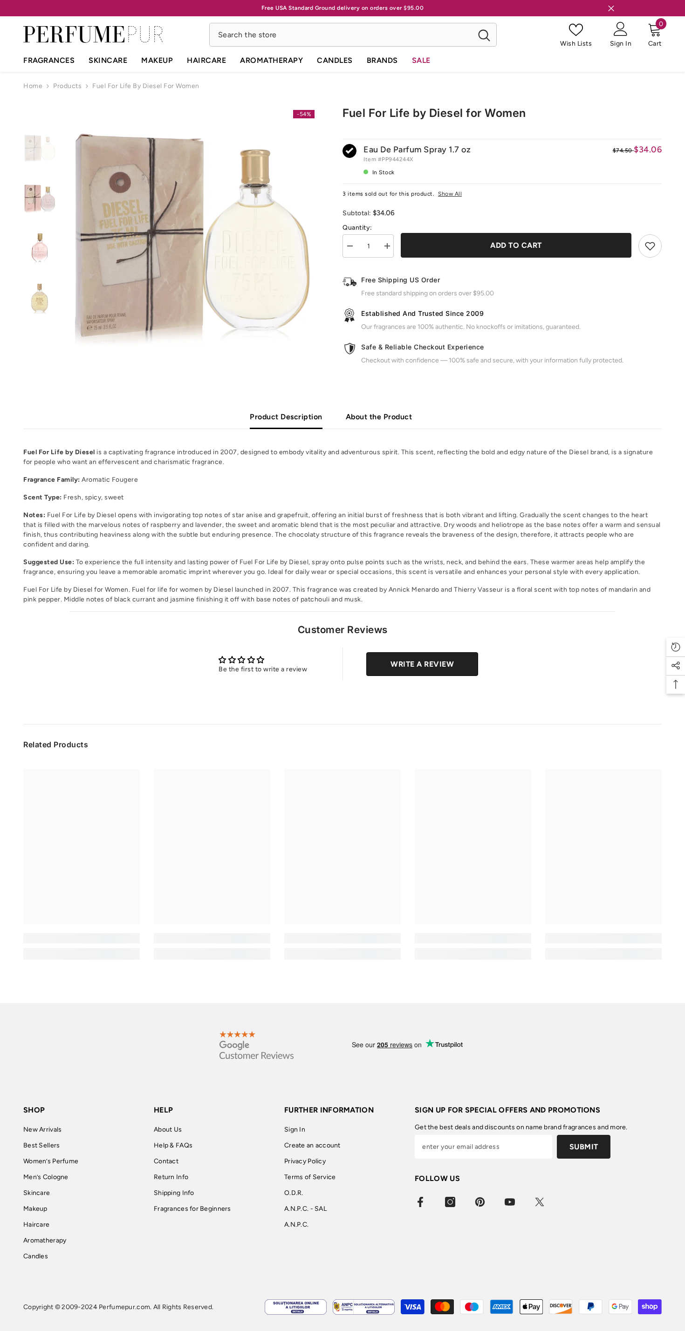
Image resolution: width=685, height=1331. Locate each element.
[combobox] (341, 34)
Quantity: (357, 228)
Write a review (422, 664)
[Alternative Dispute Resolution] (364, 1307)
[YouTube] (509, 1202)
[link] (81, 938)
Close (611, 8)
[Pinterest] (480, 1202)
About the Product (379, 416)
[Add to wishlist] (650, 246)
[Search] (353, 35)
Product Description (286, 416)
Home (32, 86)
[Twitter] (539, 1202)
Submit (583, 1146)
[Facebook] (420, 1202)
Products (67, 86)
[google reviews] (256, 1045)
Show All (450, 194)
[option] (192, 228)
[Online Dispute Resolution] (296, 1307)
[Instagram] (450, 1202)
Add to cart (516, 245)
